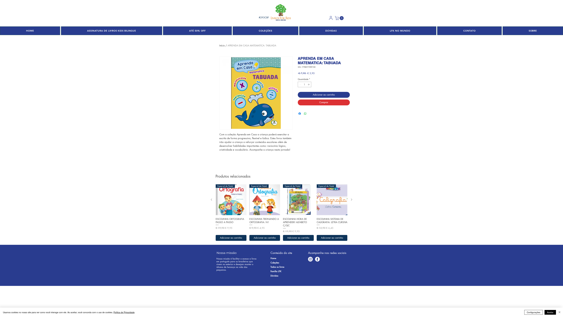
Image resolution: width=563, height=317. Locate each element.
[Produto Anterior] (211, 199)
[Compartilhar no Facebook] (299, 113)
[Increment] (309, 84)
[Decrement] (300, 84)
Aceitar (550, 312)
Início (222, 45)
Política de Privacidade (124, 312)
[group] (281, 212)
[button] (331, 18)
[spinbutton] (304, 84)
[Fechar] (559, 312)
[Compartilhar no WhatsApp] (305, 113)
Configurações (533, 312)
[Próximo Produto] (351, 199)
